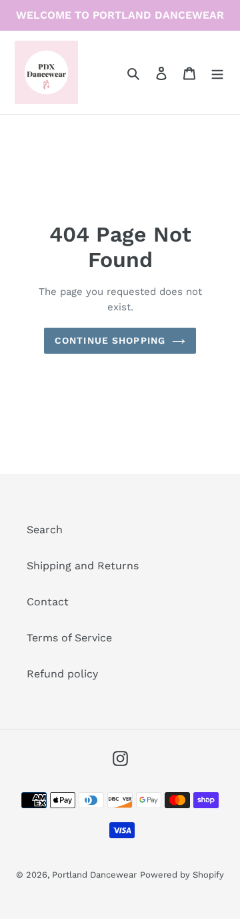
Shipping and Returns (83, 565)
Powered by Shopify (182, 875)
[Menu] (217, 72)
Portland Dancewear (94, 875)
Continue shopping (110, 340)
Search (45, 529)
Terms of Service (69, 637)
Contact (48, 601)
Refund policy (62, 673)
